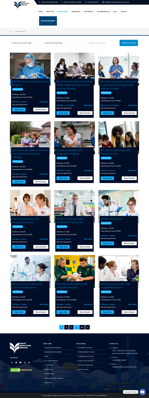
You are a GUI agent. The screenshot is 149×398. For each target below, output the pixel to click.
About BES (50, 12)
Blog (115, 12)
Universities (75, 12)
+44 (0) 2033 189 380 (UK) (49, 2)
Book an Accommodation (53, 352)
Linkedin (29, 362)
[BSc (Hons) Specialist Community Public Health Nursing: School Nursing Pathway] (74, 69)
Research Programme (85, 365)
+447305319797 (92, 2)
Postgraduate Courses (86, 356)
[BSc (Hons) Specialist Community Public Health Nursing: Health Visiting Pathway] (118, 69)
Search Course (129, 42)
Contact (123, 12)
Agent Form (49, 383)
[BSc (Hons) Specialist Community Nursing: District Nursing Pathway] (30, 138)
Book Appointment (48, 21)
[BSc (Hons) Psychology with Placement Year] (118, 138)
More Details (41, 109)
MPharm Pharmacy (111, 218)
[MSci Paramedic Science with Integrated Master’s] (74, 271)
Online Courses (83, 369)
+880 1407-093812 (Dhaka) (72, 2)
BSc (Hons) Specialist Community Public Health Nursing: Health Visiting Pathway (119, 85)
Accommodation (103, 12)
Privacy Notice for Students (54, 378)
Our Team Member (51, 361)
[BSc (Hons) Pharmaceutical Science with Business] (30, 271)
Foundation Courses (85, 348)
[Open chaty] (142, 392)
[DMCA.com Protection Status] (21, 370)
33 (82, 327)
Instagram (25, 362)
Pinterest (16, 362)
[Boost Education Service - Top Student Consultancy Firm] (21, 5)
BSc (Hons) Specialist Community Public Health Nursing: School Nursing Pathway (74, 85)
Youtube (20, 362)
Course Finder (62, 12)
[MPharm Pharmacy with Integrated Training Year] (74, 206)
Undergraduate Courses (86, 352)
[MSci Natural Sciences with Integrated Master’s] (118, 271)
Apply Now (19, 109)
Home (41, 12)
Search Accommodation (53, 348)
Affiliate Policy (49, 374)
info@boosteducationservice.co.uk (117, 2)
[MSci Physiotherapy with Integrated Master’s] (30, 206)
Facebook (12, 362)
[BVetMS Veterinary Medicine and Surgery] (30, 69)
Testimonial (49, 365)
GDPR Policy (49, 369)
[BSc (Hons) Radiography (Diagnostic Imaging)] (74, 138)
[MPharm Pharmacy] (118, 206)
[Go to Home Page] (11, 31)
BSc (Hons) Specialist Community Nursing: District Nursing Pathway (30, 154)
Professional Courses (85, 361)
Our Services (88, 12)
